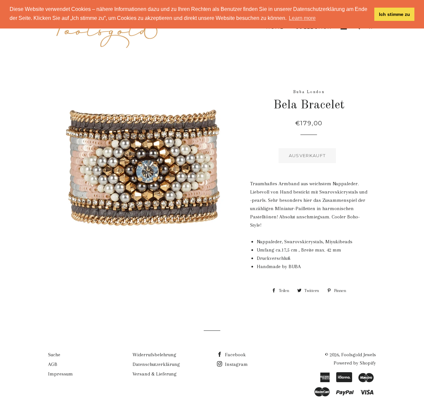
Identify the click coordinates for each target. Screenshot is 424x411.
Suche (54, 355)
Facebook (235, 355)
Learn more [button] (302, 18)
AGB (52, 364)
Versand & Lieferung (154, 374)
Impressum (60, 374)
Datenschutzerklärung (156, 364)
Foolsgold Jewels (358, 355)
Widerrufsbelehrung (154, 355)
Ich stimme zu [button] (394, 14)
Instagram (236, 364)
